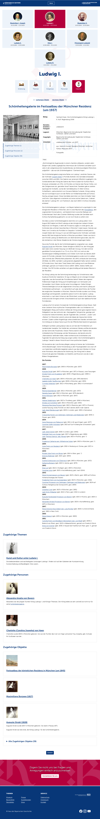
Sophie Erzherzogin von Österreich (54, 460)
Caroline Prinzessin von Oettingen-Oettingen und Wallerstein (63, 482)
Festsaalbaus (88, 210)
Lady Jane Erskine (48, 432)
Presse (23, 797)
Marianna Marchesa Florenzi (52, 405)
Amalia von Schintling (49, 403)
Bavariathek (10, 800)
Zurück (50, 753)
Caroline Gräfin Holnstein (51, 424)
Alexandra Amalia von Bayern (20, 598)
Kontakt (43, 802)
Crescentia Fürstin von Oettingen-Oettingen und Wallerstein (63, 415)
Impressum (45, 800)
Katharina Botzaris (48, 463)
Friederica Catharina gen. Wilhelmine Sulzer (57, 441)
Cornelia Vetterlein (48, 383)
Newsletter (10, 802)
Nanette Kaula (47, 393)
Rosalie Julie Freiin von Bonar (52, 453)
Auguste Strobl (47, 246)
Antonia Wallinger (48, 456)
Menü (51, 3)
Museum (9, 797)
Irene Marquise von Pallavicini (52, 422)
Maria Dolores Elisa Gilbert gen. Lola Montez (57, 509)
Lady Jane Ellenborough (50, 410)
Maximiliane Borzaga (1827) (19, 696)
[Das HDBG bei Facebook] (80, 811)
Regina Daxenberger (49, 391)
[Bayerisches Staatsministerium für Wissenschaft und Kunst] (81, 797)
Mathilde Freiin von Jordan (51, 434)
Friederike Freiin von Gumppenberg (54, 480)
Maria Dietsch (47, 516)
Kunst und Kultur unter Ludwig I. (22, 558)
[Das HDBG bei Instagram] (85, 811)
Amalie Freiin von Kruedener (52, 374)
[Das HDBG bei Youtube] (89, 811)
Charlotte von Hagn (49, 379)
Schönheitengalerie (17, 604)
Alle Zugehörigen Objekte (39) (22, 741)
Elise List (45, 468)
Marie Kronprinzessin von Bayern (53, 475)
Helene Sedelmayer (49, 400)
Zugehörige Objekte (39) (13, 156)
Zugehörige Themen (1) (13, 145)
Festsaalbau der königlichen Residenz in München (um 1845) (35, 670)
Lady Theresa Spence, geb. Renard (54, 436)
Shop (23, 802)
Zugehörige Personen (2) (14, 151)
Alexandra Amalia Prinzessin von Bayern (56, 501)
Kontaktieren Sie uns (50, 776)
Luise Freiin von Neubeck (51, 446)
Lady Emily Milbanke (49, 492)
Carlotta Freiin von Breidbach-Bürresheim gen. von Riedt (62, 521)
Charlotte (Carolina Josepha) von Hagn (25, 630)
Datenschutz (45, 797)
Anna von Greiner (48, 526)
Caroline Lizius (47, 470)
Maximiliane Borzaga (49, 366)
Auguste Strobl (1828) (16, 722)
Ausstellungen (26, 800)
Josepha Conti (47, 489)
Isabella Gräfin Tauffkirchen (51, 381)
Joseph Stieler (57, 177)
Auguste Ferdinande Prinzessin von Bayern (57, 497)
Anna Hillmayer (47, 395)
